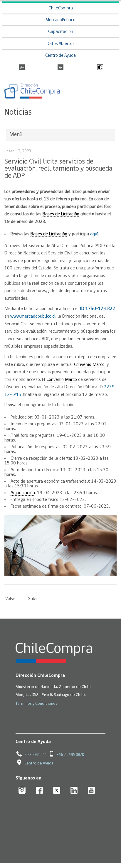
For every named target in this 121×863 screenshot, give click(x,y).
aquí (94, 234)
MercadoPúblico (60, 20)
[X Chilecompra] (56, 791)
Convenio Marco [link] (89, 364)
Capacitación (60, 32)
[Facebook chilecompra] (39, 791)
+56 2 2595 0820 (70, 755)
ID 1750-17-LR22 (97, 308)
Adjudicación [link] (23, 493)
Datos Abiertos (61, 44)
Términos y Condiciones (36, 704)
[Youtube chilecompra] (91, 791)
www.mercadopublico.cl (33, 316)
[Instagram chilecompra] (22, 791)
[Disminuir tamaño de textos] (60, 68)
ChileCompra (60, 8)
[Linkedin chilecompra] (74, 791)
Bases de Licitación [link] (61, 214)
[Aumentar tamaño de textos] (21, 68)
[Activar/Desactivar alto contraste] (99, 68)
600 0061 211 (35, 755)
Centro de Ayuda (60, 56)
